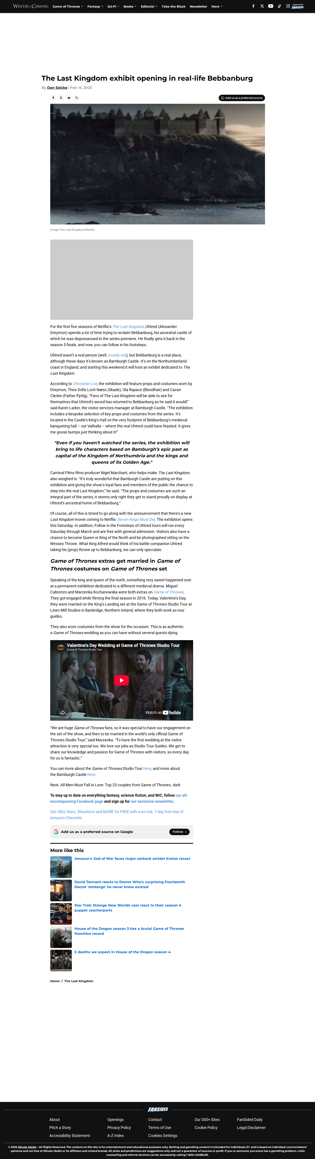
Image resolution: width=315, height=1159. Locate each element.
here (147, 768)
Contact (155, 1119)
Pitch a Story (60, 1127)
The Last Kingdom (78, 981)
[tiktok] (279, 6)
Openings (115, 1119)
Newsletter (198, 6)
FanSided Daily (250, 1119)
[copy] (77, 98)
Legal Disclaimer (251, 1127)
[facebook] (253, 6)
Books (128, 6)
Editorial (147, 6)
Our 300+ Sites (207, 1119)
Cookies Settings (162, 1135)
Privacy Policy (119, 1127)
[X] (262, 6)
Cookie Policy (206, 1127)
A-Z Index (115, 1135)
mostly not (117, 355)
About (54, 1119)
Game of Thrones (66, 6)
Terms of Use (159, 1127)
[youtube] (270, 6)
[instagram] (288, 6)
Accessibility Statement (69, 1135)
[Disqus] (166, 1044)
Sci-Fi (112, 6)
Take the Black (174, 6)
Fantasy (93, 6)
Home (55, 981)
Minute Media (27, 1147)
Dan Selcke (57, 88)
